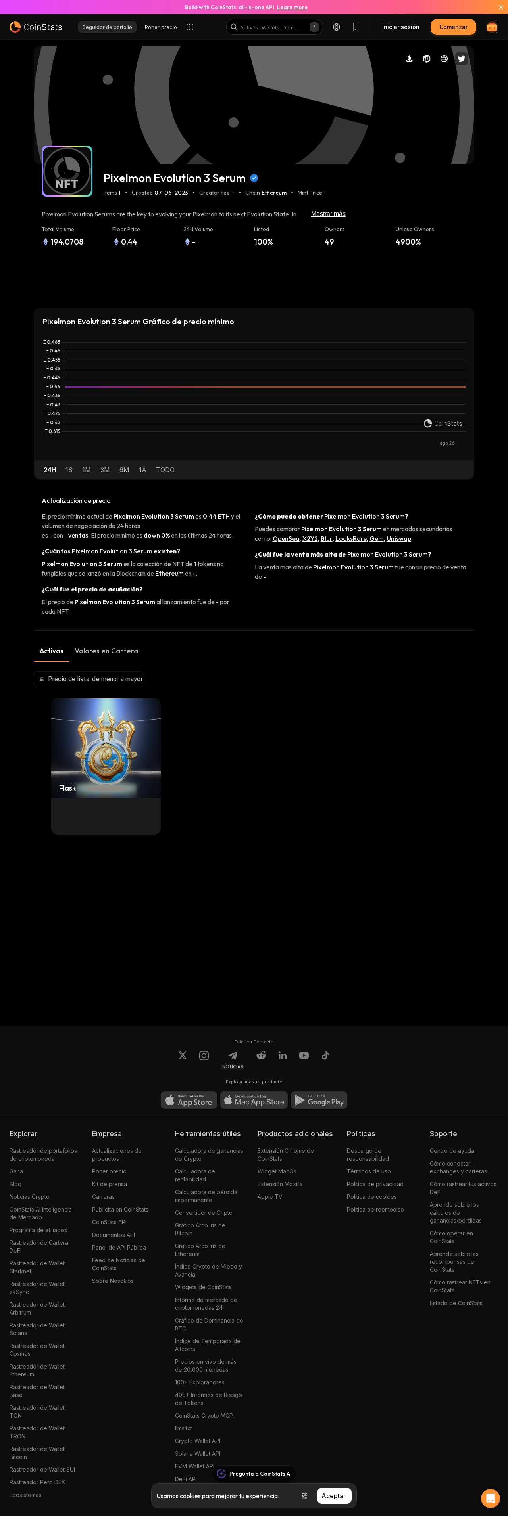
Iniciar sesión (400, 26)
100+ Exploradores (200, 1382)
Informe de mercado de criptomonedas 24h (206, 1303)
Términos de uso (369, 1171)
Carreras (103, 1196)
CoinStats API (109, 1222)
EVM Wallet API (194, 1466)
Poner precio (109, 1171)
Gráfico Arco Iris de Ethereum (200, 1249)
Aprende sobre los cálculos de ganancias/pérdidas (456, 1212)
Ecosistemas (26, 1494)
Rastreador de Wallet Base (37, 1391)
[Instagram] (204, 1060)
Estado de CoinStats (456, 1303)
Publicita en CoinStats (120, 1209)
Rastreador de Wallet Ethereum (37, 1370)
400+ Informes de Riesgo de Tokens (208, 1399)
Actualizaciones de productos (117, 1154)
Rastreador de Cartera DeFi (39, 1246)
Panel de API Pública (119, 1247)
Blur (327, 538)
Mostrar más (328, 214)
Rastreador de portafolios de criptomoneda (43, 1154)
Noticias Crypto (30, 1196)
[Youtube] (304, 1060)
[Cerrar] (496, 7)
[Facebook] (325, 1060)
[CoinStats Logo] (36, 27)
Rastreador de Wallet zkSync (37, 1288)
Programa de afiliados (38, 1230)
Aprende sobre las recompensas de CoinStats (454, 1261)
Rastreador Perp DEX (37, 1482)
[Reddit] (261, 1060)
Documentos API (113, 1234)
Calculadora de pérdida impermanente (206, 1196)
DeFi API (186, 1479)
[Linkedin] (282, 1060)
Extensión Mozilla (280, 1184)
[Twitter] (182, 1060)
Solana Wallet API (197, 1453)
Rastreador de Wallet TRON (37, 1432)
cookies (190, 1496)
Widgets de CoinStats (203, 1287)
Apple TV (270, 1196)
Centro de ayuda (452, 1150)
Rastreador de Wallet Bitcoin (37, 1452)
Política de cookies (372, 1196)
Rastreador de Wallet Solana (37, 1329)
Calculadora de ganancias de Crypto (209, 1154)
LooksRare (351, 538)
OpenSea (286, 538)
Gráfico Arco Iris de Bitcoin (200, 1229)
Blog (15, 1184)
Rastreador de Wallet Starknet (37, 1267)
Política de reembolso (375, 1209)
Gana (16, 1171)
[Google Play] (319, 1100)
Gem (376, 538)
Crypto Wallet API (197, 1441)
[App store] (189, 1100)
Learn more (292, 7)
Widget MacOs (277, 1171)
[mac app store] (254, 1100)
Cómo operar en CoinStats (451, 1237)
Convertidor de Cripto (204, 1212)
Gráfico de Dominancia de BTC (209, 1324)
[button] (50, 470)
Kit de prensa (109, 1184)
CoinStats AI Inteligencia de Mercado (41, 1213)
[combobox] (88, 679)
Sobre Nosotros (113, 1280)
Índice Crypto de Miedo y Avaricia (208, 1270)
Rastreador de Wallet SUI (42, 1469)
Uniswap (399, 538)
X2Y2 (310, 538)
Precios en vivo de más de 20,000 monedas (206, 1365)
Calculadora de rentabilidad (195, 1175)
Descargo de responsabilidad (368, 1154)
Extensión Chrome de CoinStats (286, 1154)
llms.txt (183, 1428)
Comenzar (453, 26)
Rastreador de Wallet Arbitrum (37, 1308)
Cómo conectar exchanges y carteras (458, 1167)
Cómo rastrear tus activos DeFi (463, 1188)
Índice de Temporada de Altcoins (208, 1345)
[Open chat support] (490, 1498)
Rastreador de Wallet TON (37, 1411)
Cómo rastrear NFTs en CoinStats (460, 1286)
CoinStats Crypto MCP (204, 1415)
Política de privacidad (375, 1184)
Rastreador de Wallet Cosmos (37, 1349)
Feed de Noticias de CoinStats (118, 1264)
